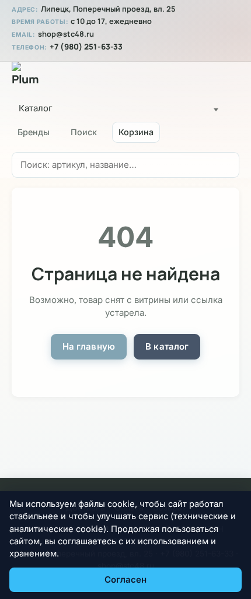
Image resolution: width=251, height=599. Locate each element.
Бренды (34, 132)
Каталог (36, 108)
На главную (89, 346)
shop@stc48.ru (66, 34)
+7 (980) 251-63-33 (86, 46)
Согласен (125, 579)
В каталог (167, 346)
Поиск (84, 132)
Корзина (136, 132)
